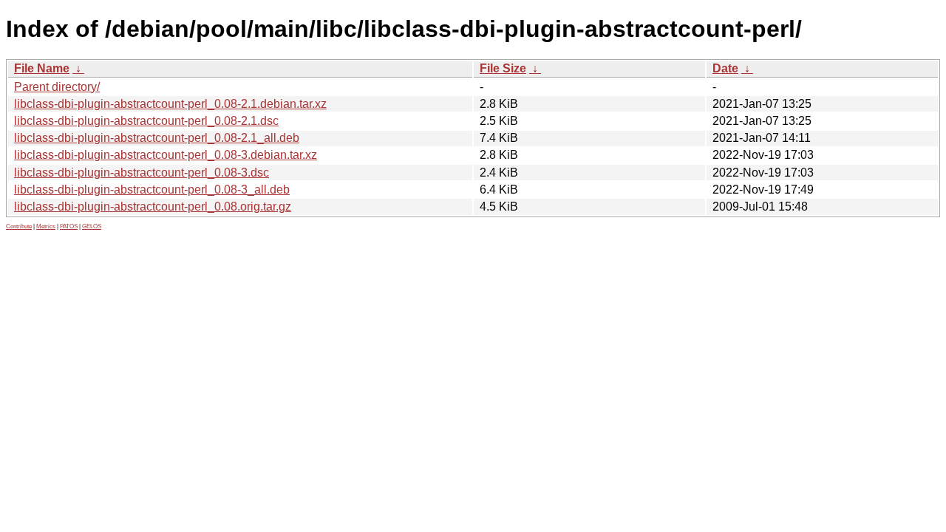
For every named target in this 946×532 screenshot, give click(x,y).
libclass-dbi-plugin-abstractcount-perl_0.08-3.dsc (141, 172)
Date (725, 68)
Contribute (19, 226)
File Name (41, 68)
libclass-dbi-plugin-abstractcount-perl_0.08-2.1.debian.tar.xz (170, 104)
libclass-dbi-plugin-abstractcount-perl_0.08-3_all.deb (152, 189)
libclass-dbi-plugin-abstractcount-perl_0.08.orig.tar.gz (152, 206)
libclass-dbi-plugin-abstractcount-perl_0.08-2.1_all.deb (156, 138)
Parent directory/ (57, 87)
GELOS (91, 226)
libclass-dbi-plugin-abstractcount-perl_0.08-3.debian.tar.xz (165, 155)
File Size (503, 68)
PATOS (69, 226)
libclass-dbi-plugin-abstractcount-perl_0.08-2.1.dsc (146, 121)
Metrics (45, 226)
